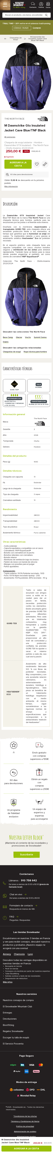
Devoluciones (10, 1019)
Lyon (30, 954)
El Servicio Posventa (13, 1044)
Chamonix (19, 954)
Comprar (37, 28)
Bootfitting (8, 1025)
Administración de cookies (25, 1132)
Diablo (6, 342)
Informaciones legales (26, 1136)
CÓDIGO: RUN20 (21, 28)
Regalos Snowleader (13, 1031)
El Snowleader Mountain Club (17, 1006)
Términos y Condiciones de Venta (25, 1121)
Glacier (19, 337)
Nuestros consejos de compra (18, 1000)
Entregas (7, 1013)
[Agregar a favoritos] (36, 164)
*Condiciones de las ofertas (25, 1116)
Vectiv (28, 337)
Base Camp (8, 337)
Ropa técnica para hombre (35, 352)
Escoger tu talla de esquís (16, 1037)
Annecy (7, 954)
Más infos (7, 982)
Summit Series (40, 337)
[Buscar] (48, 13)
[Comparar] (45, 164)
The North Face (14, 119)
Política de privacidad (25, 1126)
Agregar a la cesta (18, 164)
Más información (11, 186)
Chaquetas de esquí (16, 39)
